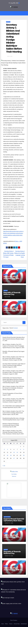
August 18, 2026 (9, 572)
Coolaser (15, 328)
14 (17, 452)
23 (23, 455)
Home (2, 623)
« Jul (4, 465)
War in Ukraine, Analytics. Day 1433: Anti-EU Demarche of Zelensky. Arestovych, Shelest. (13, 388)
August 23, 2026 (9, 539)
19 (10, 455)
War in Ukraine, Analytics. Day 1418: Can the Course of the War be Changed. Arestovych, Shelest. (13, 358)
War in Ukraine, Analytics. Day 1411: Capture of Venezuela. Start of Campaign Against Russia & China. (13, 346)
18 (7, 455)
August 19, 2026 (9, 555)
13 (14, 452)
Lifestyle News (17, 623)
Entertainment (24, 623)
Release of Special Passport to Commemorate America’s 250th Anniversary (11, 425)
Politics (8, 21)
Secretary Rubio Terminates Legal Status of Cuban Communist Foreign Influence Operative (14, 365)
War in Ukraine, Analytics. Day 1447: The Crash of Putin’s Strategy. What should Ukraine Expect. (13, 413)
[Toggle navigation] (15, 13)
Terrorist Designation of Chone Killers (12, 393)
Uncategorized (7, 516)
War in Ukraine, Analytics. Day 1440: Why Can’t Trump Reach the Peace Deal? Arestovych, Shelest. (13, 400)
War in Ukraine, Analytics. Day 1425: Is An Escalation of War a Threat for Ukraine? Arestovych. (13, 372)
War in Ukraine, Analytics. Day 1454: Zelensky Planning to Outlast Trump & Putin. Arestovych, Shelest (12, 432)
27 (14, 458)
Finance (10, 623)
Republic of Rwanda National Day (11, 293)
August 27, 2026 (9, 523)
